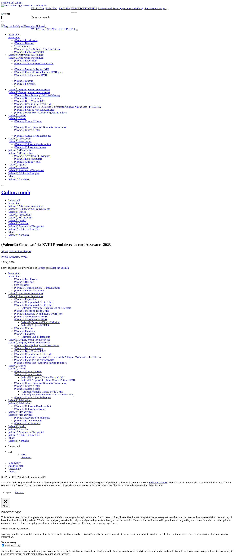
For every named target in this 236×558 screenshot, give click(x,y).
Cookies (12, 471)
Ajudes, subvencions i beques (16, 251)
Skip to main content (11, 2)
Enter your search (40, 17)
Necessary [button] (6, 528)
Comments (26, 457)
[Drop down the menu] (75, 12)
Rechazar (19, 492)
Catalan (41, 267)
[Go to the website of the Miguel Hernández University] (24, 5)
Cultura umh (15, 192)
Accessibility (14, 468)
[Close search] (2, 24)
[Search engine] (167, 9)
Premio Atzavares (10, 256)
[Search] (2, 21)
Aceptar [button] (7, 492)
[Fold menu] (2, 185)
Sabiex (11, 176)
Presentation (14, 34)
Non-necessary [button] (8, 542)
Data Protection (15, 465)
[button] (14, 37)
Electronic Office (84, 8)
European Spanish (59, 267)
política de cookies (158, 482)
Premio (24, 256)
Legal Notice (14, 463)
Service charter (21, 46)
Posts (23, 454)
